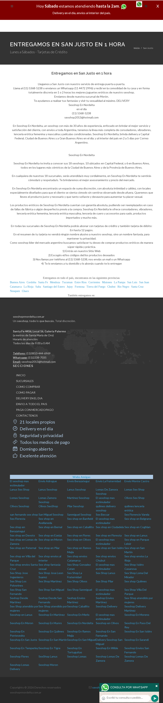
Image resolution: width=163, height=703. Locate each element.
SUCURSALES (25, 381)
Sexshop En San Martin (53, 639)
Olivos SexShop (48, 506)
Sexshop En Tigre (49, 648)
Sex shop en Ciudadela (110, 527)
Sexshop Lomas (76, 656)
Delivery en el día (36, 428)
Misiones (107, 282)
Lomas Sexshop (19, 497)
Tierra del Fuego (95, 286)
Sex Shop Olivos (77, 581)
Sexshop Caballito (78, 606)
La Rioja (28, 286)
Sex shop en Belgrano (137, 518)
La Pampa (119, 282)
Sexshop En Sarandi (136, 639)
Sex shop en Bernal (50, 527)
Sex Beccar (103, 514)
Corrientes (94, 282)
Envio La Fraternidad (108, 481)
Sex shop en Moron (50, 539)
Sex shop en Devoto (22, 535)
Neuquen (15, 291)
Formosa (79, 286)
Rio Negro (123, 286)
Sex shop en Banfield (80, 518)
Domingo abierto (36, 449)
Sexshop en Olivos (107, 623)
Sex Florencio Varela (136, 514)
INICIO (20, 375)
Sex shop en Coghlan (137, 527)
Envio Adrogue (48, 481)
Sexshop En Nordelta (80, 623)
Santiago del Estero (54, 286)
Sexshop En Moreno (136, 614)
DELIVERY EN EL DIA (29, 398)
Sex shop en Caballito (80, 527)
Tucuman (67, 282)
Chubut (111, 286)
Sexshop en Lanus (21, 614)
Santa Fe (43, 282)
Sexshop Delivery (106, 606)
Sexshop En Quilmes (51, 631)
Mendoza (55, 282)
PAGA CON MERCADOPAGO (35, 409)
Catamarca (16, 286)
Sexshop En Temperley (24, 648)
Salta (38, 286)
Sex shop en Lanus (135, 535)
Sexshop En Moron (21, 623)
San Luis (132, 282)
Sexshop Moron (48, 664)
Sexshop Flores (19, 656)
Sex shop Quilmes (135, 581)
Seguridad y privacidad (41, 435)
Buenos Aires (17, 282)
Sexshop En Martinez (52, 614)
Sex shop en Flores (78, 535)
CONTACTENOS (27, 415)
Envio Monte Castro (136, 481)
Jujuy (70, 286)
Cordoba (31, 282)
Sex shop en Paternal (23, 548)
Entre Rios (80, 282)
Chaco (25, 291)
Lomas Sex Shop (134, 489)
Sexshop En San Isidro (138, 631)
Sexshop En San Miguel (81, 639)
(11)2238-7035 (37, 357)
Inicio (137, 48)
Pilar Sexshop (75, 506)
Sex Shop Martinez (50, 581)
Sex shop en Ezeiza (50, 535)
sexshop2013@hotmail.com (38, 361)
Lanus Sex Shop (19, 489)
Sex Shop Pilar (104, 581)
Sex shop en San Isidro (110, 548)
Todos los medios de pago (44, 442)
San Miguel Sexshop (51, 514)
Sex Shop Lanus (105, 573)
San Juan (144, 282)
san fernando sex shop (24, 514)
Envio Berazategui (78, 481)
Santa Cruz (137, 286)
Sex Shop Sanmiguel (79, 589)
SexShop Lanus (48, 656)
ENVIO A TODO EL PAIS (31, 404)
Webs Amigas (81, 477)
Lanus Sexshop (48, 489)
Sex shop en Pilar (49, 548)
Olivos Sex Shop (134, 497)
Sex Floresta (17, 518)
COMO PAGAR (25, 392)
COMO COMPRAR (28, 386)
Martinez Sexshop (78, 497)
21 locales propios (37, 422)
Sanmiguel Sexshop (79, 514)
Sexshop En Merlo (78, 614)
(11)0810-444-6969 (38, 353)
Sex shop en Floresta (109, 535)
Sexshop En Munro (50, 623)
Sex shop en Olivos (79, 539)
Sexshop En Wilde (107, 648)
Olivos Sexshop (19, 506)
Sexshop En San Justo (23, 639)
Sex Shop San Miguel (51, 589)
